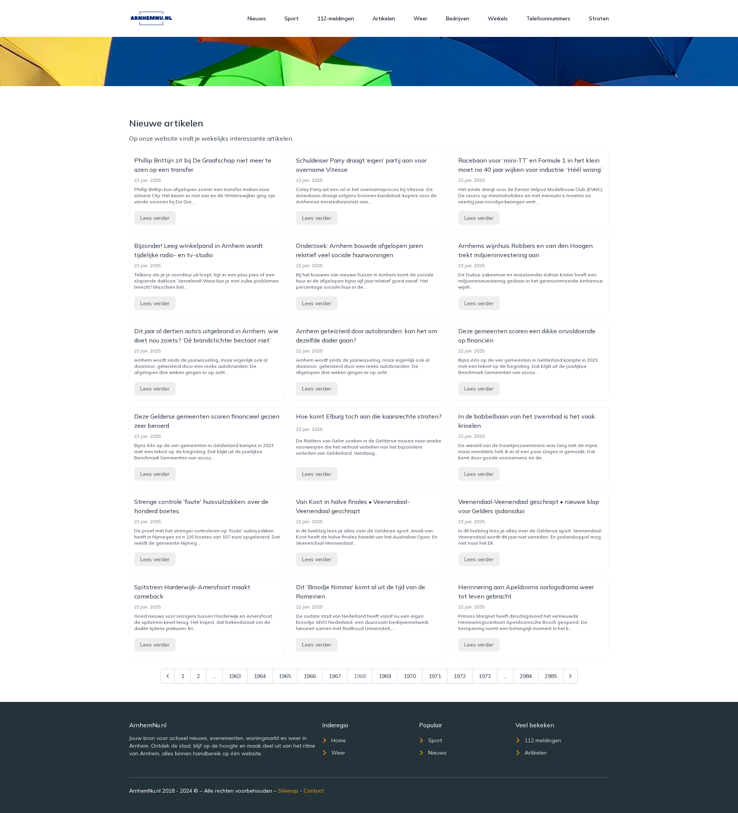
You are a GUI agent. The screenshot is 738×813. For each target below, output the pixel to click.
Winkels (498, 18)
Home (338, 740)
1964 (260, 676)
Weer (420, 18)
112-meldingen (335, 18)
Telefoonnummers (548, 18)
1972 (460, 676)
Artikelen (383, 18)
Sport (291, 18)
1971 (435, 676)
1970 (410, 676)
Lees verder (155, 217)
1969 (385, 676)
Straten (599, 18)
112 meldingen (543, 740)
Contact (314, 790)
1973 (485, 676)
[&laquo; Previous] (167, 676)
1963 (235, 676)
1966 (310, 676)
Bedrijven (457, 18)
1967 (335, 676)
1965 (285, 676)
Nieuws (257, 18)
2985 (551, 676)
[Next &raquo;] (570, 676)
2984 (526, 676)
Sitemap (288, 790)
